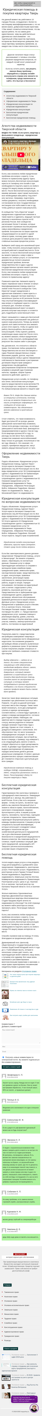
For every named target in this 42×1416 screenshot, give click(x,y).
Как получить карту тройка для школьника (24, 1015)
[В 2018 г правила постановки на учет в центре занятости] (6, 1378)
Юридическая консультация (18, 110)
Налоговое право (11, 1297)
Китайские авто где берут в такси (21, 1002)
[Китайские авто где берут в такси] (5, 1006)
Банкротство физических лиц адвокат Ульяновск (22, 982)
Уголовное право (29, 971)
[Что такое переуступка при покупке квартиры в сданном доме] (5, 978)
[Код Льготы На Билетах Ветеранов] (6, 1386)
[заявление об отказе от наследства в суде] (5, 1012)
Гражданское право (11, 1336)
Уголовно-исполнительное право (16, 1305)
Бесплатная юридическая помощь (21, 118)
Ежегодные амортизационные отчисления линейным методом (24, 1395)
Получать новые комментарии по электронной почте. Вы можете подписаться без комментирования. (20, 1059)
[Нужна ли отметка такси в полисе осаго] (5, 998)
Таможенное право (11, 1292)
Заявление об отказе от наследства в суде (24, 1009)
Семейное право (10, 1323)
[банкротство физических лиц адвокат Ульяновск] (5, 987)
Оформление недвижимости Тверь (21, 101)
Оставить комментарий (11, 1067)
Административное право (14, 1332)
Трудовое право (10, 1318)
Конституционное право (13, 1327)
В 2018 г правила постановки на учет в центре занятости (26, 1377)
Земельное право (11, 1310)
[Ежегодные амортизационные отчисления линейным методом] (6, 1395)
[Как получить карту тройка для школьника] (5, 1019)
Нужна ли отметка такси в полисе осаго (23, 990)
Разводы (7, 1340)
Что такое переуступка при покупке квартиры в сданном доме (25, 975)
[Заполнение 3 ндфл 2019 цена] (6, 1357)
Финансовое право (11, 1314)
